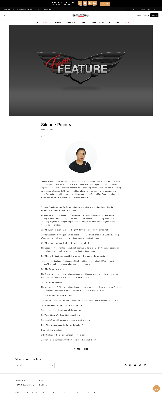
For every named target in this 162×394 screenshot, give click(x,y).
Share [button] (46, 136)
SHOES (84, 22)
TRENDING (56, 22)
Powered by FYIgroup (33, 393)
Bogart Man (23, 393)
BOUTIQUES (114, 22)
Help (149, 9)
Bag (154, 15)
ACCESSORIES (98, 22)
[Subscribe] (52, 365)
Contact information (94, 392)
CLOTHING (71, 22)
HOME (35, 22)
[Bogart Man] (81, 15)
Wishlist (146, 15)
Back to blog (82, 349)
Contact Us (140, 9)
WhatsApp (130, 9)
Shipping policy (81, 392)
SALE (126, 22)
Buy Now (104, 3)
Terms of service (69, 392)
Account (139, 15)
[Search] (5, 15)
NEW (45, 22)
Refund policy (47, 392)
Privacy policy (57, 392)
